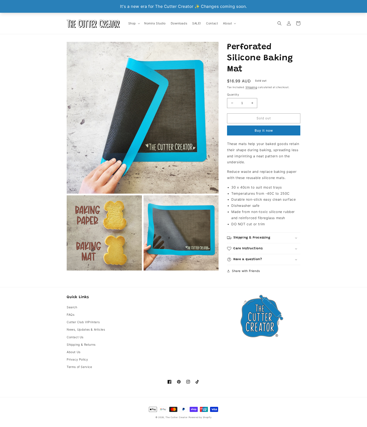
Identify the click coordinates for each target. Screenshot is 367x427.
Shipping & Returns (81, 344)
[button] (134, 23)
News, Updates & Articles (86, 329)
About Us (73, 352)
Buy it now (264, 130)
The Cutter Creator (176, 417)
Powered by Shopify (200, 417)
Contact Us (75, 337)
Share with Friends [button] (246, 271)
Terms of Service (79, 367)
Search (72, 307)
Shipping (251, 87)
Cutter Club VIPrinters (83, 322)
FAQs (70, 314)
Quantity (233, 94)
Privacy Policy (77, 359)
